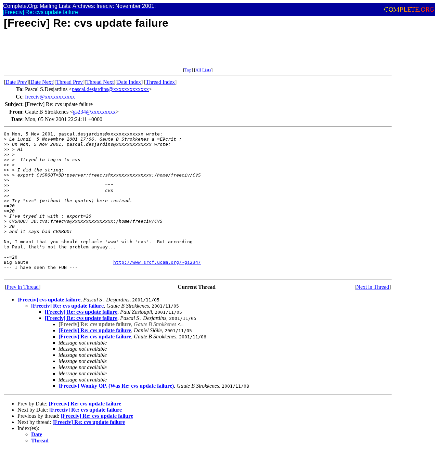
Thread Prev (69, 82)
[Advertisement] (128, 52)
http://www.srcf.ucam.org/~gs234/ (157, 262)
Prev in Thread (23, 287)
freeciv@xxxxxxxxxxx (50, 97)
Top (188, 70)
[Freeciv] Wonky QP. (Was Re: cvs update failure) (116, 386)
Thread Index (160, 82)
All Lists (203, 70)
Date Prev (16, 82)
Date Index (129, 82)
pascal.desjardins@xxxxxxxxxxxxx (110, 89)
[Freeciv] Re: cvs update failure (67, 306)
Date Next (41, 82)
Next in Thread (372, 287)
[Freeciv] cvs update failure (48, 299)
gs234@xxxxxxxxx (94, 112)
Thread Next (100, 82)
